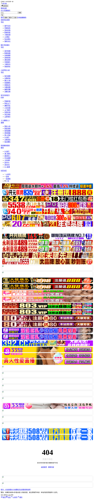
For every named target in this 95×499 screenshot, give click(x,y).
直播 (21, 17)
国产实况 (7, 26)
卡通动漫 (7, 34)
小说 (15, 17)
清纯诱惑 (7, 60)
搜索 (20, 12)
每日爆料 (7, 142)
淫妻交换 (7, 91)
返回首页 (44, 467)
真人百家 (7, 135)
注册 (5, 8)
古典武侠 (7, 78)
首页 (2, 17)
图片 (10, 17)
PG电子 (6, 137)
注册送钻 (7, 139)
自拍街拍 (7, 57)
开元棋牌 (7, 158)
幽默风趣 (7, 89)
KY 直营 (7, 167)
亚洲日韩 (7, 30)
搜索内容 (51, 467)
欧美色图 (7, 53)
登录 (2, 8)
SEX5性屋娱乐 (5, 10)
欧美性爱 (7, 32)
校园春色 (7, 82)
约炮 (18, 17)
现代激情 (7, 76)
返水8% (6, 162)
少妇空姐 (7, 108)
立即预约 (7, 116)
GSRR (9, 495)
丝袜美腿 (7, 55)
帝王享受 (7, 114)
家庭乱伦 (7, 85)
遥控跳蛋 (7, 133)
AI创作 (8, 174)
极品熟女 (7, 66)
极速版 (8, 179)
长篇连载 (7, 87)
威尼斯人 (7, 156)
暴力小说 (7, 80)
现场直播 (7, 131)
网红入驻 (7, 126)
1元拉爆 (7, 160)
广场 (7, 181)
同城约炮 (7, 101)
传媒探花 (7, 28)
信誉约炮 (7, 112)
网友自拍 (7, 128)
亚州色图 (7, 51)
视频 (6, 17)
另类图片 (7, 62)
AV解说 (6, 37)
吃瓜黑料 (7, 39)
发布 (7, 176)
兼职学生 (7, 105)
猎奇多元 (7, 41)
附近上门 (7, 103)
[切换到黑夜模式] (2, 15)
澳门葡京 (7, 153)
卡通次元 (7, 64)
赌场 (24, 17)
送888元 (7, 165)
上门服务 (7, 110)
